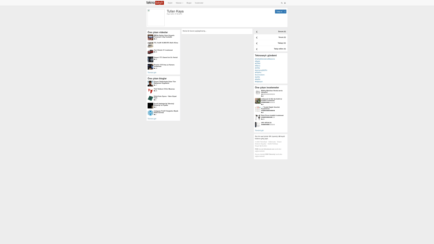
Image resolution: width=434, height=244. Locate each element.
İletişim (279, 142)
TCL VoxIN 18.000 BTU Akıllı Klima (166, 43)
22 (156, 59)
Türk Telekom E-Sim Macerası (164, 89)
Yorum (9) (282, 37)
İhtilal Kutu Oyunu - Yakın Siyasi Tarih (165, 97)
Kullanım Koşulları (260, 144)
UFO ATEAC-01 (266, 123)
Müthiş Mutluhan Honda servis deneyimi (272, 91)
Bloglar (189, 3)
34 (263, 119)
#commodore (259, 75)
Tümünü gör (152, 72)
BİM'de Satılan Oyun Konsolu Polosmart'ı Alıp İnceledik (164, 36)
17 (156, 85)
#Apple (257, 61)
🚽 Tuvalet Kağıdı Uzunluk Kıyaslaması (270, 108)
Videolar (179, 3)
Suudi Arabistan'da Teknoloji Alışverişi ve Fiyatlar (164, 104)
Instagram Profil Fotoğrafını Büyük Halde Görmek (166, 112)
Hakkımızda (272, 142)
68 (156, 52)
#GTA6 (257, 68)
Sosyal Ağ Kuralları (261, 146)
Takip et (279, 11)
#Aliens (257, 66)
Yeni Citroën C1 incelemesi (163, 50)
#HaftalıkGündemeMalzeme (265, 59)
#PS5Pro (258, 72)
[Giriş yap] (285, 3)
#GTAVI (257, 63)
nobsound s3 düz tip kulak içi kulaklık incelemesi (271, 99)
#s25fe (257, 77)
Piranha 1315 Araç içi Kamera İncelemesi (164, 65)
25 (156, 91)
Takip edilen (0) (280, 49)
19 (156, 68)
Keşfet (170, 3)
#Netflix (257, 79)
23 (156, 39)
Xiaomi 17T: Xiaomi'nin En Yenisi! (166, 57)
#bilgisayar (259, 81)
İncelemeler (199, 3)
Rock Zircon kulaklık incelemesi (272, 115)
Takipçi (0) (282, 43)
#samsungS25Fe (261, 70)
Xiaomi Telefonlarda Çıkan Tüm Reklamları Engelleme (165, 82)
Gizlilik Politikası (273, 144)
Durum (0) (282, 31)
